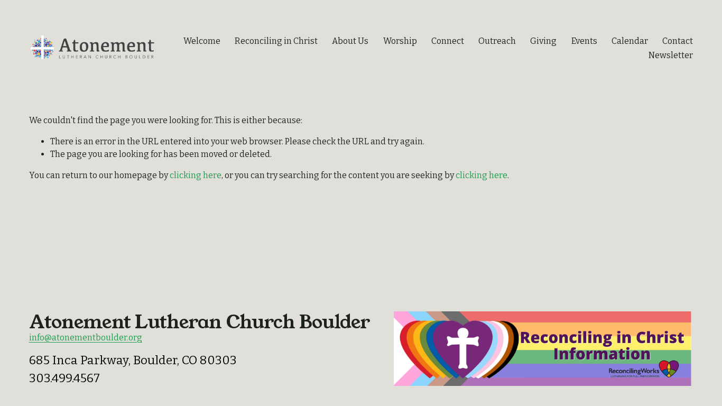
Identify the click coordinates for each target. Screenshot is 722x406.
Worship (400, 41)
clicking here (195, 175)
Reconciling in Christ (276, 41)
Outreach (497, 41)
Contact (677, 41)
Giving (543, 41)
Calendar (630, 41)
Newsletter (671, 55)
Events (584, 41)
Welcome (201, 41)
